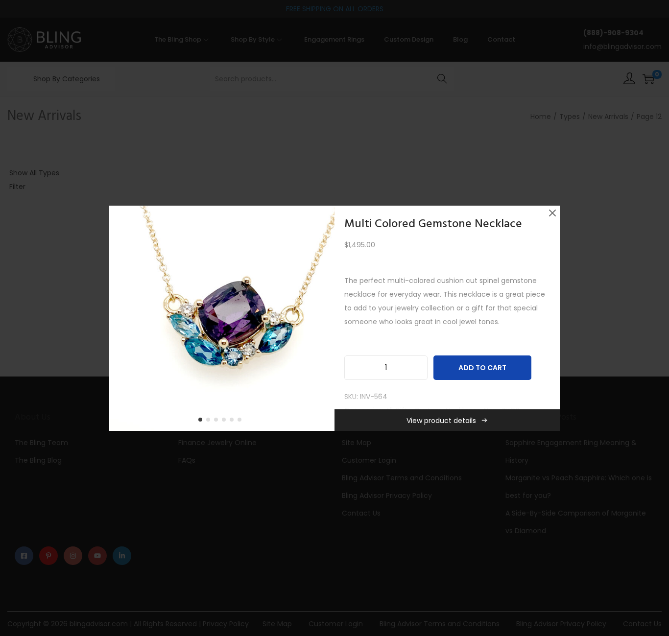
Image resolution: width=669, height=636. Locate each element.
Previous (120, 318)
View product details (441, 420)
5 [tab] (234, 421)
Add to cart (482, 368)
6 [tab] (241, 421)
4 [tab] (226, 421)
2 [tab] (210, 421)
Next (323, 318)
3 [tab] (218, 421)
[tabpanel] (221, 318)
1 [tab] (202, 421)
